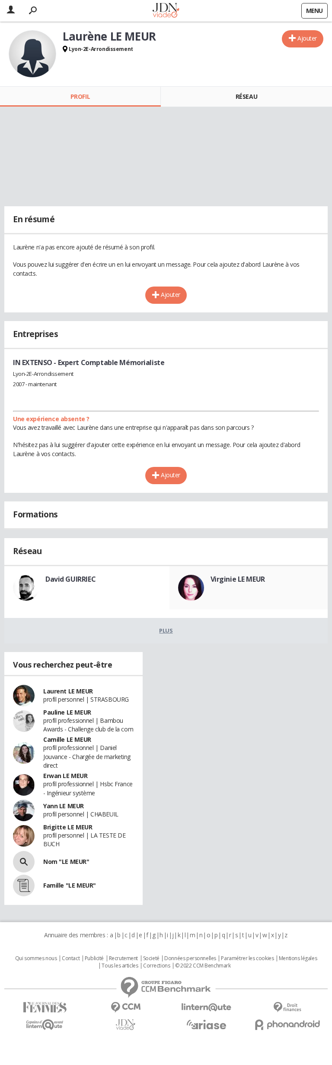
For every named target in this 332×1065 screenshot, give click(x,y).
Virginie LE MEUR (238, 579)
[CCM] (125, 1007)
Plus (165, 630)
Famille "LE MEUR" (69, 885)
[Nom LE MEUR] (24, 862)
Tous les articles (120, 966)
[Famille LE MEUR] (24, 885)
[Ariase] (206, 1024)
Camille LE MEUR (67, 739)
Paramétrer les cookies (247, 958)
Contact (71, 958)
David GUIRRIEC (70, 579)
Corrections (156, 966)
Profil (80, 96)
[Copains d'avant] (44, 1024)
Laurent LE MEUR (68, 691)
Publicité (94, 958)
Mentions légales (298, 958)
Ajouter (307, 38)
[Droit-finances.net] (287, 1007)
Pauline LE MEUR (67, 712)
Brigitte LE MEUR (67, 827)
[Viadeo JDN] (125, 1024)
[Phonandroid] (287, 1024)
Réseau (246, 96)
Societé (151, 958)
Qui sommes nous (36, 958)
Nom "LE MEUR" (66, 861)
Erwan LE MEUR (65, 776)
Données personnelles (190, 958)
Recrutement (123, 958)
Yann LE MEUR (63, 806)
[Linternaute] (206, 1007)
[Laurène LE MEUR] (32, 54)
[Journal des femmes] (44, 1007)
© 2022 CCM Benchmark (203, 966)
